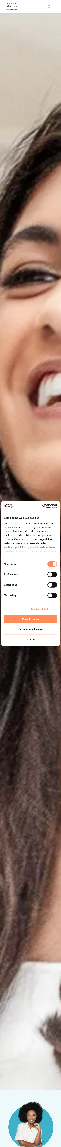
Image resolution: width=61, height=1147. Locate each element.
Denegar (31, 638)
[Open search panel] (47, 7)
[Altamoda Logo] (11, 6)
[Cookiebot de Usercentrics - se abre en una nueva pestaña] (43, 506)
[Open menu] (56, 7)
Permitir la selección (30, 629)
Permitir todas (30, 619)
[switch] (52, 574)
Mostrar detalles (41, 609)
